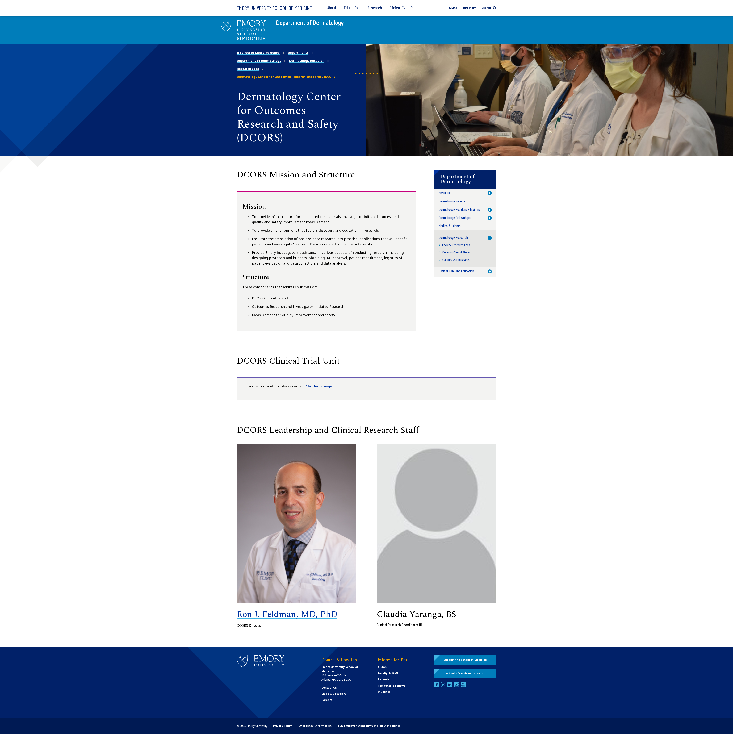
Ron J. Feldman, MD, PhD (287, 614)
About (331, 7)
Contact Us (329, 687)
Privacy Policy (282, 726)
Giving (453, 8)
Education (352, 7)
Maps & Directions (334, 694)
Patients (384, 679)
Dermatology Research (306, 61)
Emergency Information (315, 726)
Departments (298, 53)
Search (486, 8)
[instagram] (457, 686)
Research (374, 7)
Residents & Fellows (391, 685)
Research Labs (248, 69)
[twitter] (443, 686)
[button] (465, 179)
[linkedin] (450, 686)
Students (384, 692)
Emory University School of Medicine (274, 8)
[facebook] (437, 686)
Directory (469, 8)
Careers (326, 700)
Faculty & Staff (388, 673)
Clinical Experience (404, 7)
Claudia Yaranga (319, 386)
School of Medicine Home (259, 53)
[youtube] (463, 686)
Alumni (382, 667)
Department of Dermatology (259, 61)
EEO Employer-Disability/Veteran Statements (369, 726)
